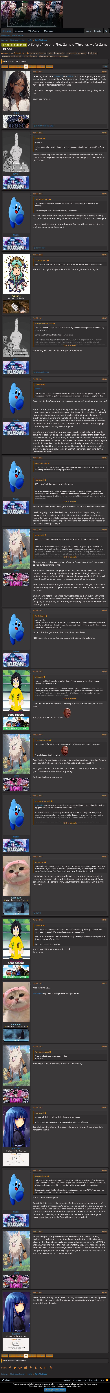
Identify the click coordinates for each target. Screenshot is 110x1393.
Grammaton (8, 53)
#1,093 (104, 857)
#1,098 (104, 1171)
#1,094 (104, 920)
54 (22, 66)
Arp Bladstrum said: (42, 801)
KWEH (16, 173)
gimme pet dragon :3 (38, 53)
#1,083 (104, 194)
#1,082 (104, 133)
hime (16, 112)
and (45, 126)
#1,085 (104, 318)
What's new (33, 30)
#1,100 (104, 1293)
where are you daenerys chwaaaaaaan (53, 56)
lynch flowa (92, 53)
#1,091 (104, 735)
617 (42, 66)
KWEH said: (39, 862)
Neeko (16, 234)
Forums (7, 30)
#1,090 (104, 671)
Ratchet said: (40, 616)
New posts (5, 35)
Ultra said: (39, 138)
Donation (19, 30)
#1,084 (104, 255)
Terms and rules (79, 1380)
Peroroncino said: (42, 740)
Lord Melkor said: (42, 199)
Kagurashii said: (41, 463)
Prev (5, 66)
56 (30, 66)
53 (18, 66)
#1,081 (104, 72)
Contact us (67, 1380)
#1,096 (104, 1046)
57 (34, 66)
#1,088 (104, 530)
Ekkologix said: (41, 260)
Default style (9, 1380)
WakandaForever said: (43, 323)
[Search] (106, 30)
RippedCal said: (41, 1176)
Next (49, 66)
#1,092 (104, 796)
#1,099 (104, 1232)
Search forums (17, 35)
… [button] (13, 66)
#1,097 (104, 1107)
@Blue (70, 76)
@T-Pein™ (58, 76)
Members (48, 30)
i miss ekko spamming (56, 53)
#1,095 (104, 983)
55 (26, 66)
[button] (25, 30)
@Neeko (38, 388)
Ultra (16, 570)
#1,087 (104, 458)
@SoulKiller (39, 805)
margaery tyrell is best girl (12, 56)
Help (102, 1380)
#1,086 (104, 379)
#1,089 (104, 610)
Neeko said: (39, 480)
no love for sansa (30, 56)
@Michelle (38, 993)
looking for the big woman (76, 53)
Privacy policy (93, 1380)
